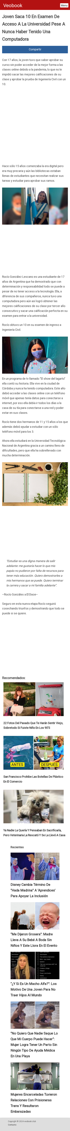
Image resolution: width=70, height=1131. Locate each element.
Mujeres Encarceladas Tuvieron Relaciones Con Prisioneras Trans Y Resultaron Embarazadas (34, 1102)
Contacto (12, 1125)
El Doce (31, 594)
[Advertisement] (35, 126)
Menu (64, 5)
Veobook (12, 5)
